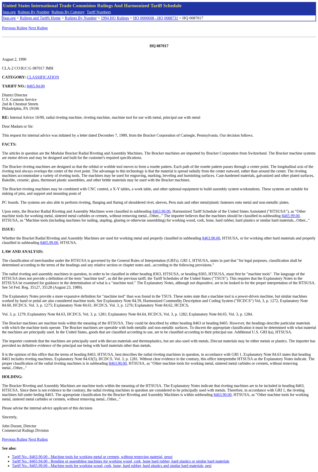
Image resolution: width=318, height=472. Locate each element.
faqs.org (9, 12)
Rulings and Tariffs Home (40, 18)
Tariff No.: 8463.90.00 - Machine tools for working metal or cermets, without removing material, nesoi (92, 457)
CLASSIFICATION (43, 77)
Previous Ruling (14, 28)
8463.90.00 (161, 211)
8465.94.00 (36, 86)
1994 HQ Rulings (115, 18)
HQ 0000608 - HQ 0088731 (155, 18)
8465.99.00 (291, 216)
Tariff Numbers (99, 12)
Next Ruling (38, 28)
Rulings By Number (33, 12)
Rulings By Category (68, 12)
